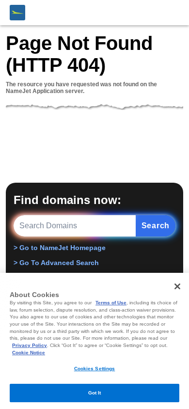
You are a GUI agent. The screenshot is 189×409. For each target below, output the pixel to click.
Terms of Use (110, 302)
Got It (94, 392)
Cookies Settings (94, 368)
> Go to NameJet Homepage (60, 248)
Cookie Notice (28, 352)
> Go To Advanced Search (56, 263)
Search (156, 225)
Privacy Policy (29, 345)
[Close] (177, 286)
